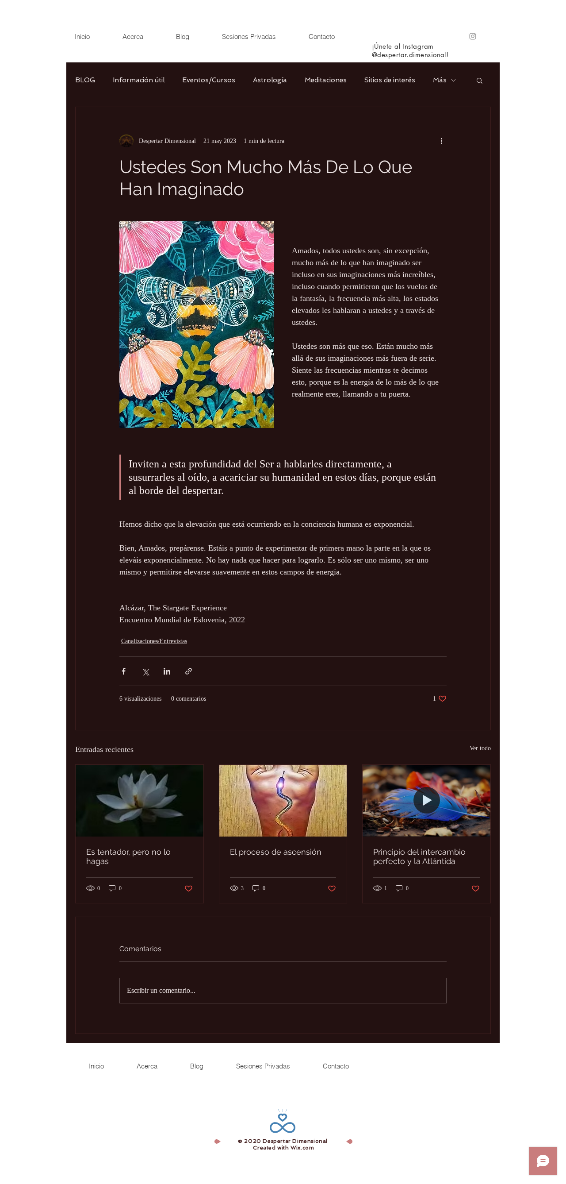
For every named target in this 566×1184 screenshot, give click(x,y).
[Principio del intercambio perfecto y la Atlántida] (426, 801)
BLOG (85, 80)
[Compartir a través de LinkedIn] (167, 671)
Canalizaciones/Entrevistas (154, 641)
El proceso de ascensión (275, 851)
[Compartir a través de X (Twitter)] (145, 671)
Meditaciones (326, 80)
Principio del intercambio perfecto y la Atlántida (419, 856)
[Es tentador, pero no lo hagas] (139, 801)
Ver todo (480, 748)
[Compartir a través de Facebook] (123, 671)
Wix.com (302, 1148)
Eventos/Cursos (208, 80)
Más (440, 80)
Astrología (270, 80)
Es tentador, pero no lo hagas (128, 856)
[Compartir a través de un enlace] (188, 671)
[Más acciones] (441, 140)
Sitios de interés (389, 80)
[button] (479, 80)
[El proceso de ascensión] (283, 801)
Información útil (138, 80)
